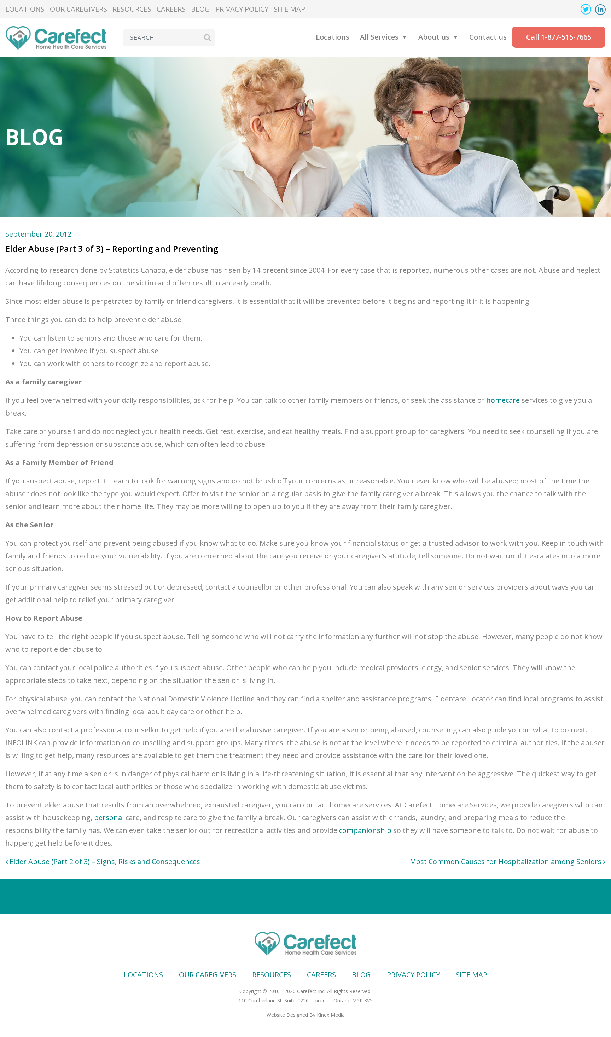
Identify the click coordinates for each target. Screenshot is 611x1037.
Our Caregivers (78, 9)
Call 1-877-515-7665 (558, 37)
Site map (289, 9)
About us (433, 37)
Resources (131, 9)
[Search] (207, 37)
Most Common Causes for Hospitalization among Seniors (506, 861)
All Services (379, 37)
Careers (171, 9)
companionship (365, 830)
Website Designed (287, 1015)
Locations (25, 9)
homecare (503, 400)
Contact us (488, 37)
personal (109, 817)
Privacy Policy (241, 9)
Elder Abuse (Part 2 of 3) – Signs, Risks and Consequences (104, 861)
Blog (200, 9)
